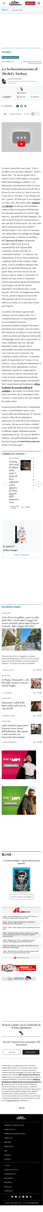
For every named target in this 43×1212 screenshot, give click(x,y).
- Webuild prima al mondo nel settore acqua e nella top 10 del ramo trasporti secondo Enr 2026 (21, 952)
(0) (28, 507)
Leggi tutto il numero (21, 897)
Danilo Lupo (8, 670)
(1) (40, 693)
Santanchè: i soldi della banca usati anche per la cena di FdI (13, 705)
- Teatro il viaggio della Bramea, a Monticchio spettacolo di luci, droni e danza (19, 922)
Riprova (21, 1108)
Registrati (31, 1052)
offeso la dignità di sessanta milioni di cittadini (21, 387)
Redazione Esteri (14, 507)
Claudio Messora (15, 79)
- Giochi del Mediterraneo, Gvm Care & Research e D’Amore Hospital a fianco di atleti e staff (20, 917)
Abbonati (30, 3)
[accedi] (39, 3)
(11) (40, 670)
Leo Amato (7, 693)
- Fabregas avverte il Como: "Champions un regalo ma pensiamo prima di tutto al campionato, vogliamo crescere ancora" (20, 934)
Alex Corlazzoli (9, 742)
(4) (40, 742)
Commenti (8, 106)
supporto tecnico (13, 1100)
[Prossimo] (38, 484)
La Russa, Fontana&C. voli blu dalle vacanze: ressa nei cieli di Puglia (15, 682)
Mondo (6, 52)
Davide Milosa (8, 716)
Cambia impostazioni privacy (15, 1134)
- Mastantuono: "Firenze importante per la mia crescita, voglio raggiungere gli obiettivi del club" (19, 941)
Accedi (12, 1052)
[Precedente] (4, 484)
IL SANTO (9, 546)
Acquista (21, 555)
